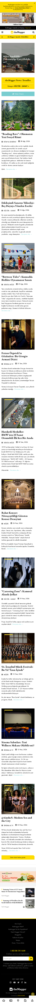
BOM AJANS (21, 995)
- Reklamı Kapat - (18, 24)
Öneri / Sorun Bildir (18, 943)
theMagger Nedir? (18, 927)
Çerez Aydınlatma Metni (22, 8)
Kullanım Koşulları (18, 937)
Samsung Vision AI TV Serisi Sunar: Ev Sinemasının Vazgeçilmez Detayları (13, 891)
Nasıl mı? (28, 28)
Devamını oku (10, 169)
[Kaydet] (23, 896)
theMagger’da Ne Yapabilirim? (18, 929)
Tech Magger (5, 896)
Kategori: (17, 86)
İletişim (18, 940)
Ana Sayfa (18, 924)
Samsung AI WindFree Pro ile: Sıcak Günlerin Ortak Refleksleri (12, 902)
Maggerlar (18, 935)
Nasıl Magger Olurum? (18, 932)
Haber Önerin (19, 94)
